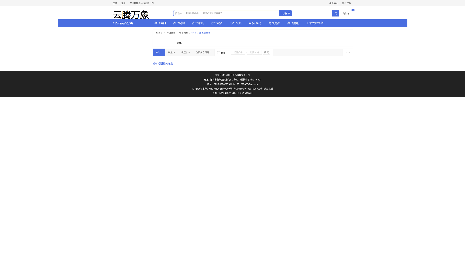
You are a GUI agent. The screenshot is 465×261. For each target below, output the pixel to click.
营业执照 (268, 88)
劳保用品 (274, 23)
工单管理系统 (315, 23)
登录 (115, 3)
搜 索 (287, 13)
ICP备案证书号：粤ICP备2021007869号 (212, 88)
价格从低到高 (202, 52)
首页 (160, 32)
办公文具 (236, 23)
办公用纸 (293, 23)
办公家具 (198, 23)
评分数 (184, 52)
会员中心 (333, 3)
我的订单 (346, 3)
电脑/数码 (255, 23)
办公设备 (217, 23)
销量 (170, 52)
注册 (123, 3)
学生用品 (183, 32)
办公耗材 (179, 23)
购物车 (346, 13)
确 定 (266, 52)
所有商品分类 (124, 23)
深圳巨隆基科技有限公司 (142, 3)
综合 (157, 52)
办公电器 (160, 23)
